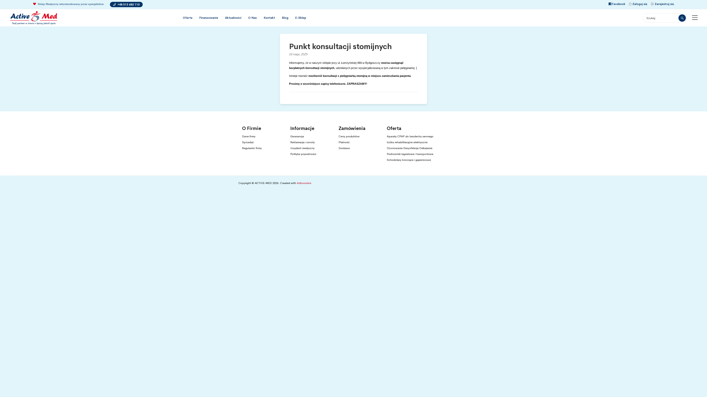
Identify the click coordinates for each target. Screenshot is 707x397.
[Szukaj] (682, 18)
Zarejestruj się (664, 4)
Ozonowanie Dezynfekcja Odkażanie (409, 148)
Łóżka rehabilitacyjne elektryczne (407, 142)
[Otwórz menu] (695, 17)
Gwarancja (297, 136)
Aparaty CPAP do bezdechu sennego (410, 136)
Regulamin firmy (252, 148)
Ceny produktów (349, 136)
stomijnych (327, 67)
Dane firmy (248, 136)
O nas (252, 18)
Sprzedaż (248, 142)
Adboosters (304, 183)
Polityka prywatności (303, 154)
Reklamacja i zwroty (302, 142)
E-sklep (300, 18)
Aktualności (233, 18)
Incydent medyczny (302, 148)
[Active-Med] (33, 18)
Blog (285, 18)
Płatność (344, 142)
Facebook (618, 4)
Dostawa (344, 148)
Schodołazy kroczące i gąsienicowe (409, 160)
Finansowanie (208, 18)
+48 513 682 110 (128, 4)
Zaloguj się (639, 4)
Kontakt (269, 18)
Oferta (187, 18)
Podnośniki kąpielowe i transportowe (410, 154)
